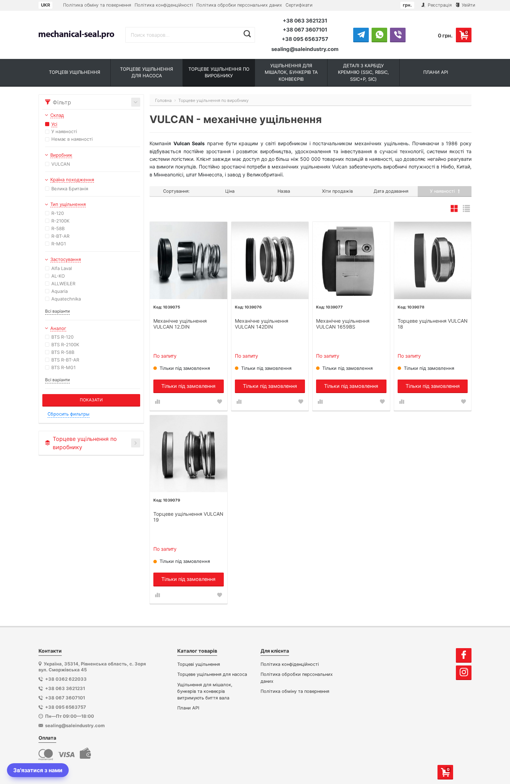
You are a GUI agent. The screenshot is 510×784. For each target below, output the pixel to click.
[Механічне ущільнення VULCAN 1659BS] (351, 260)
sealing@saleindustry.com (305, 49)
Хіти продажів (337, 191)
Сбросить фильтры (69, 414)
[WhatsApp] (379, 35)
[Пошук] (247, 34)
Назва (284, 191)
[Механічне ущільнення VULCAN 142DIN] (270, 260)
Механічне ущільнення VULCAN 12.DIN (180, 324)
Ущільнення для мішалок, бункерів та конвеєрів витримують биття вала (204, 691)
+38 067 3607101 (305, 29)
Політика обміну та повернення (97, 5)
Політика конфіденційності (164, 5)
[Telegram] (361, 35)
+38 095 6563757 (305, 39)
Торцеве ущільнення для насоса (212, 674)
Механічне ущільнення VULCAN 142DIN (261, 324)
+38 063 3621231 (305, 20)
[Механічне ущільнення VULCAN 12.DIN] (188, 260)
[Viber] (398, 35)
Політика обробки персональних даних (239, 5)
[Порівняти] (157, 402)
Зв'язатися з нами (37, 770)
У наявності (443, 191)
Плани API (188, 708)
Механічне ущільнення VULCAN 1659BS (342, 324)
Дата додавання (391, 191)
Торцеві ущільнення (198, 664)
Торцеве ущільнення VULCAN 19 (188, 517)
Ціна (230, 191)
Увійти (467, 5)
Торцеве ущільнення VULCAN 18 (433, 324)
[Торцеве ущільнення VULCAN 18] (432, 260)
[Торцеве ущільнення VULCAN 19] (188, 454)
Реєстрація (439, 5)
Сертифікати (299, 5)
